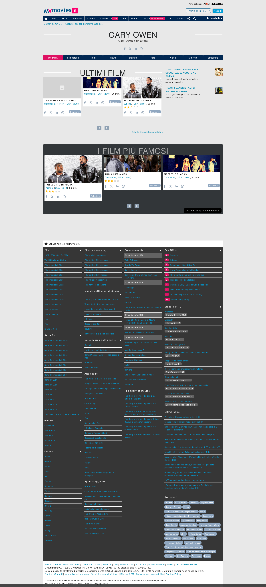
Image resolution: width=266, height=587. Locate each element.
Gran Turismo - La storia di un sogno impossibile (187, 385)
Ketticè (128, 302)
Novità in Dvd (50, 329)
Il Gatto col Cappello (94, 428)
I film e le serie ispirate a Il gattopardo (182, 516)
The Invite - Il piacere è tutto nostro (100, 378)
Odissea (174, 260)
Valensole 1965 (92, 367)
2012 (127, 177)
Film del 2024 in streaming (97, 265)
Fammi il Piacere (132, 297)
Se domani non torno (94, 442)
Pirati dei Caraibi (194, 529)
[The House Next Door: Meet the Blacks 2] (62, 88)
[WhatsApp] (141, 49)
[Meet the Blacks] (102, 82)
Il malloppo (130, 287)
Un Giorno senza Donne (96, 528)
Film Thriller (49, 430)
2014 (143, 103)
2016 (107, 93)
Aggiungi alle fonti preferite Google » (84, 23)
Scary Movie (180, 502)
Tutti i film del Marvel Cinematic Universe (183, 547)
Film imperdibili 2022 (54, 284)
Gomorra (193, 502)
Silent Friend (130, 292)
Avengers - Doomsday (95, 393)
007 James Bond (212, 529)
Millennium (201, 538)
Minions (168, 502)
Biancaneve (208, 516)
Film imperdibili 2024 (54, 274)
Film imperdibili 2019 (54, 299)
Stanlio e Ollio (171, 328)
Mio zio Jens (90, 486)
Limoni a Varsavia (93, 314)
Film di (47, 319)
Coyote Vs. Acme (132, 265)
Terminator (196, 556)
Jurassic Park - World (209, 525)
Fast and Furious (192, 543)
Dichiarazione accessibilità (150, 574)
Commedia (49, 103)
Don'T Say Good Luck (94, 533)
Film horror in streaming (95, 284)
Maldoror (89, 362)
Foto (153, 57)
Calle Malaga (91, 403)
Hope (87, 413)
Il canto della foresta (94, 447)
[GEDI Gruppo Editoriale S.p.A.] (207, 3)
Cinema (193, 57)
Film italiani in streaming (96, 279)
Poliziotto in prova (137, 100)
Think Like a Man (116, 174)
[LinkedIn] (135, 49)
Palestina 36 (90, 408)
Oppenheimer (188, 520)
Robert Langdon (172, 538)
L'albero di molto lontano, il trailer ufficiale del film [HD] (190, 434)
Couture (88, 328)
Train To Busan (131, 260)
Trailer (170, 564)
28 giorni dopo (207, 502)
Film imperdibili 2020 (54, 294)
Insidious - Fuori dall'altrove (97, 350)
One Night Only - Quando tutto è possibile (189, 284)
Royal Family (171, 525)
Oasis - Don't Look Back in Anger (139, 374)
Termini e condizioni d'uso (104, 574)
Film (77, 564)
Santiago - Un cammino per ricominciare (103, 388)
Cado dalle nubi (172, 377)
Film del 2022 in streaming (97, 274)
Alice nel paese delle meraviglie (201, 551)
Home (48, 564)
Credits (48, 574)
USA (69, 103)
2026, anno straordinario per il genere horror (185, 480)
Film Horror (49, 435)
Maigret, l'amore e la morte (97, 509)
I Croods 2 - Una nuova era (177, 393)
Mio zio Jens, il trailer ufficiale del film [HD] (184, 421)
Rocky (207, 556)
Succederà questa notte (95, 437)
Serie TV (106, 564)
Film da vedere (51, 309)
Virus (183, 534)
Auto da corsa (171, 534)
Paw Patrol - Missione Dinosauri (139, 332)
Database (68, 564)
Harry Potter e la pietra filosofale (99, 333)
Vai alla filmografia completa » (147, 131)
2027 (46, 255)
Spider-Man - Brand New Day (183, 265)
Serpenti (128, 369)
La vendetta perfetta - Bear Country (101, 309)
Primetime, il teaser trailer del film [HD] (182, 417)
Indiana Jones (195, 534)
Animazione (49, 440)
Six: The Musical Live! (94, 518)
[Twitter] (130, 49)
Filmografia (73, 57)
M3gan (186, 507)
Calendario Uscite (91, 564)
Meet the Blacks (95, 90)
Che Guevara (182, 556)
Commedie (49, 425)
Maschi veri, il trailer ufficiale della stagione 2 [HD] (187, 452)
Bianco (88, 452)
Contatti (58, 574)
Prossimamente (156, 564)
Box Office (141, 564)
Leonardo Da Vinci (188, 525)
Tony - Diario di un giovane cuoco (100, 304)
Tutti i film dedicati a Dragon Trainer (181, 511)
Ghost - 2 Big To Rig (180, 299)
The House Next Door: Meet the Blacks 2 (72, 100)
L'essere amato (91, 457)
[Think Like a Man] (132, 163)
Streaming (213, 57)
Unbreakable (210, 534)
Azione (127, 103)
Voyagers (169, 311)
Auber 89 (129, 384)
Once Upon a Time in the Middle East (101, 491)
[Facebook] (124, 49)
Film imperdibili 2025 (54, 270)
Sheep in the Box (92, 323)
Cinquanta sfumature (174, 529)
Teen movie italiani (173, 543)
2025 (59, 255)
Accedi (218, 10)
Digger (88, 462)
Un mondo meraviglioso (135, 355)
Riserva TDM (127, 574)
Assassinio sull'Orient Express (178, 401)
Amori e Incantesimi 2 (134, 350)
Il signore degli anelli (174, 551)
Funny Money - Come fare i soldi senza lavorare (186, 352)
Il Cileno (88, 319)
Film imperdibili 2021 (54, 289)
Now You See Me (172, 507)
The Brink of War (92, 523)
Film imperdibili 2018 (54, 304)
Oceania (88, 345)
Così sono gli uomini (94, 504)
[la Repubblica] (217, 3)
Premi (93, 57)
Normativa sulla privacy (77, 574)
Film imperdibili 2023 (54, 279)
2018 (76, 103)
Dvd (116, 564)
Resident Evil (91, 398)
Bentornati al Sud (92, 423)
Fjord (87, 418)
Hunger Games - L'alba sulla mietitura (102, 383)
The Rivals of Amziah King (97, 513)
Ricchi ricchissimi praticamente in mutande (184, 368)
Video (173, 57)
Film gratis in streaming (95, 255)
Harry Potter (188, 538)
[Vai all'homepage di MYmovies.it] (60, 13)
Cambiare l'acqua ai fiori (96, 433)
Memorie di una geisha (175, 344)
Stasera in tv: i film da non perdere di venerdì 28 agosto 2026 (192, 447)
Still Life (168, 336)
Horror (60, 103)
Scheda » (75, 112)
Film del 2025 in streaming (97, 260)
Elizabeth (169, 319)
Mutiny (128, 364)
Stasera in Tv (127, 564)
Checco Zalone (172, 520)
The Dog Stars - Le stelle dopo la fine (101, 299)
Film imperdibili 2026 (54, 265)
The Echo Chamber (133, 360)
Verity (87, 467)
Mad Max (169, 556)
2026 (53, 255)
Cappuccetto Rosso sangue (177, 360)
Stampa (133, 57)
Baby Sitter (202, 520)
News (113, 57)
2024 (66, 255)
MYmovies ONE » (53, 23)
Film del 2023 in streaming (97, 270)
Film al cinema (51, 314)
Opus (202, 511)
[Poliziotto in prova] (142, 88)
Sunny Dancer (131, 270)
